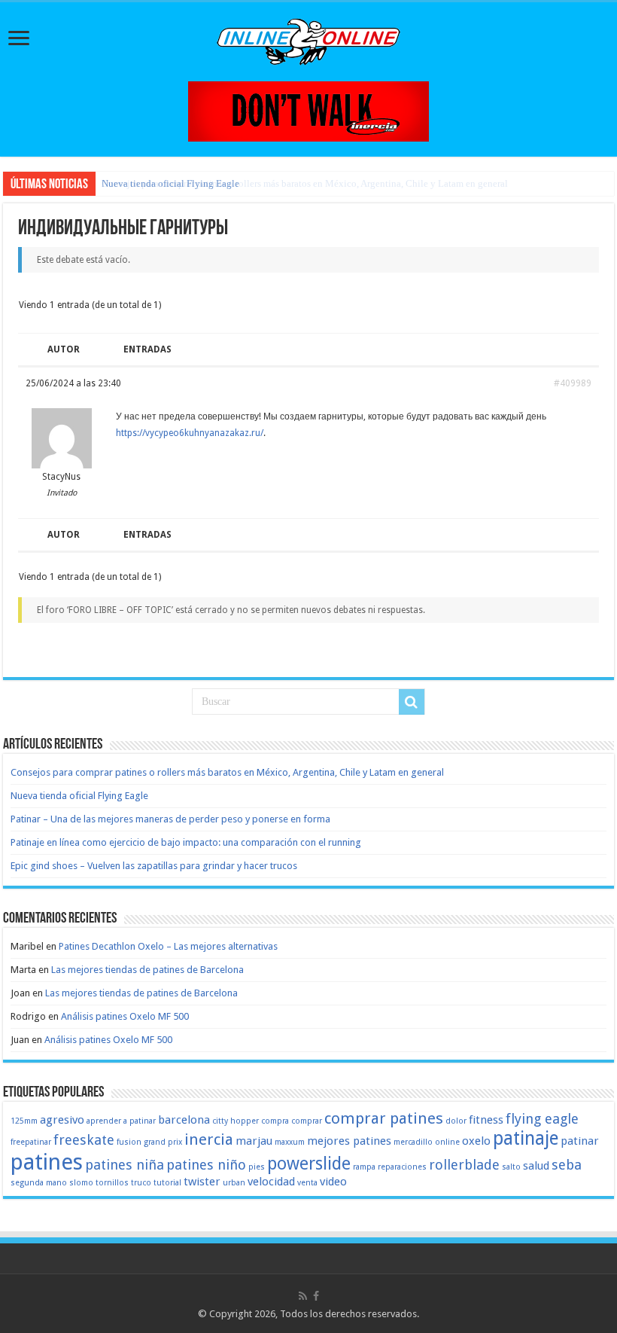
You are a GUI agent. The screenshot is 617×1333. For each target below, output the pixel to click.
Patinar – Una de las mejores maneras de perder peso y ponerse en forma (170, 819)
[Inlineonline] (308, 39)
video (333, 1181)
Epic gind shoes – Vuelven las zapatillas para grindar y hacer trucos (154, 865)
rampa (364, 1167)
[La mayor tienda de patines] (308, 110)
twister (202, 1181)
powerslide (309, 1163)
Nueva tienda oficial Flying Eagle (170, 183)
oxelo (476, 1141)
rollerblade (464, 1165)
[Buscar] (411, 702)
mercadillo (413, 1142)
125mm (24, 1121)
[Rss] (302, 1296)
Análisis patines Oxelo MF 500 (125, 1016)
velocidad (271, 1181)
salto (511, 1167)
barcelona (184, 1120)
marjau (254, 1141)
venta (307, 1183)
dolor (456, 1121)
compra (275, 1121)
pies (256, 1167)
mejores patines (349, 1141)
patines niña (124, 1165)
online (447, 1142)
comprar (306, 1121)
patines (47, 1162)
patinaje (525, 1138)
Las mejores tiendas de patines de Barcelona (147, 969)
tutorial (167, 1183)
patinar (580, 1141)
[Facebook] (316, 1296)
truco (141, 1183)
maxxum (290, 1142)
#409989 (572, 383)
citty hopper (235, 1121)
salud (536, 1166)
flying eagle (542, 1119)
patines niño (206, 1165)
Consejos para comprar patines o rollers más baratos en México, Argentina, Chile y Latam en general (227, 772)
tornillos (112, 1183)
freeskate (83, 1140)
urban (234, 1183)
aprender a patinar (121, 1121)
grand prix (163, 1142)
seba (567, 1165)
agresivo (62, 1120)
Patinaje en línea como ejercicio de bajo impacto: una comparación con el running (186, 842)
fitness (486, 1120)
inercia (208, 1139)
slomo (81, 1183)
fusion (129, 1142)
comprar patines (383, 1118)
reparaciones (402, 1167)
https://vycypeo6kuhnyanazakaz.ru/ (189, 433)
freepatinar (31, 1142)
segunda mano (39, 1183)
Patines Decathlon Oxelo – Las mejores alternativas (168, 946)
